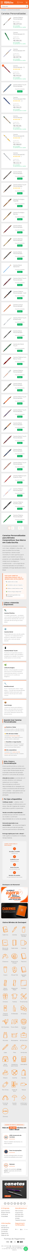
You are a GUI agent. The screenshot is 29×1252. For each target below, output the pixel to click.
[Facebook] (21, 1203)
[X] (18, 1203)
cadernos (14, 752)
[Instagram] (5, 1203)
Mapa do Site (5, 1235)
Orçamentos (19, 1212)
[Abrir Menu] (2, 2)
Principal (3, 9)
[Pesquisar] (26, 6)
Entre (21, 2)
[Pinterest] (15, 1203)
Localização (4, 1229)
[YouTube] (11, 1203)
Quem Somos (5, 1210)
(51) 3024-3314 (19, 1214)
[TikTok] (8, 1203)
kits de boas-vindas (14, 735)
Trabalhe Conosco (20, 1220)
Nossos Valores (5, 1212)
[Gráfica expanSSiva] (9, 2)
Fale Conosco (19, 1210)
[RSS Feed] (24, 1203)
